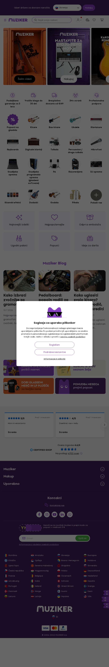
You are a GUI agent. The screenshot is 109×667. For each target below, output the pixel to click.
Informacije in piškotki (54, 358)
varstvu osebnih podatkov (72, 336)
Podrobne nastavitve (54, 352)
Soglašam (54, 345)
